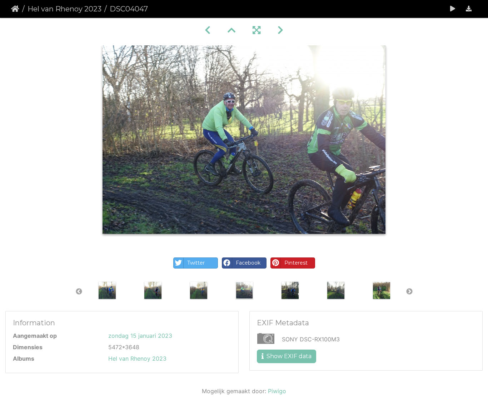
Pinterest (296, 263)
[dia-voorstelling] (452, 9)
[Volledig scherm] (256, 30)
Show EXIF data (288, 356)
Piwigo (277, 391)
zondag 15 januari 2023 (140, 335)
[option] (107, 290)
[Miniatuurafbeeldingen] (231, 30)
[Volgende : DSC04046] (280, 30)
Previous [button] (79, 291)
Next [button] (409, 291)
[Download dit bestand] (468, 9)
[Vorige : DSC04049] (207, 30)
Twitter (196, 263)
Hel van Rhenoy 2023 (64, 9)
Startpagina (15, 9)
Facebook (248, 263)
